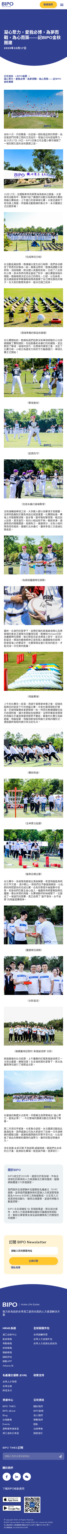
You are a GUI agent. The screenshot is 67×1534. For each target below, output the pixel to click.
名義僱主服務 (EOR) (15, 1375)
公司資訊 (39, 1400)
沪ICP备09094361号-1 (41, 1525)
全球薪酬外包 (41, 1328)
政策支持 (39, 1375)
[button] (48, 4)
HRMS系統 (9, 1328)
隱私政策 (15, 1267)
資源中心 (8, 1400)
